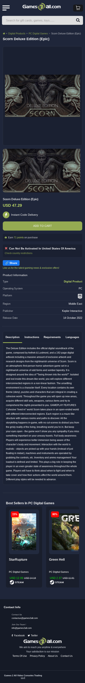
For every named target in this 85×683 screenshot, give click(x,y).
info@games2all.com (22, 628)
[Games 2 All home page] (43, 641)
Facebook (19, 635)
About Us (53, 656)
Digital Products (16, 33)
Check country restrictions (18, 253)
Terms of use (19, 656)
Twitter (34, 635)
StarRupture (18, 559)
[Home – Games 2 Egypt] (4, 33)
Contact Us (67, 656)
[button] (78, 20)
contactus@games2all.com (25, 618)
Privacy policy (37, 656)
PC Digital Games (38, 33)
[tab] (12, 337)
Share (13, 263)
